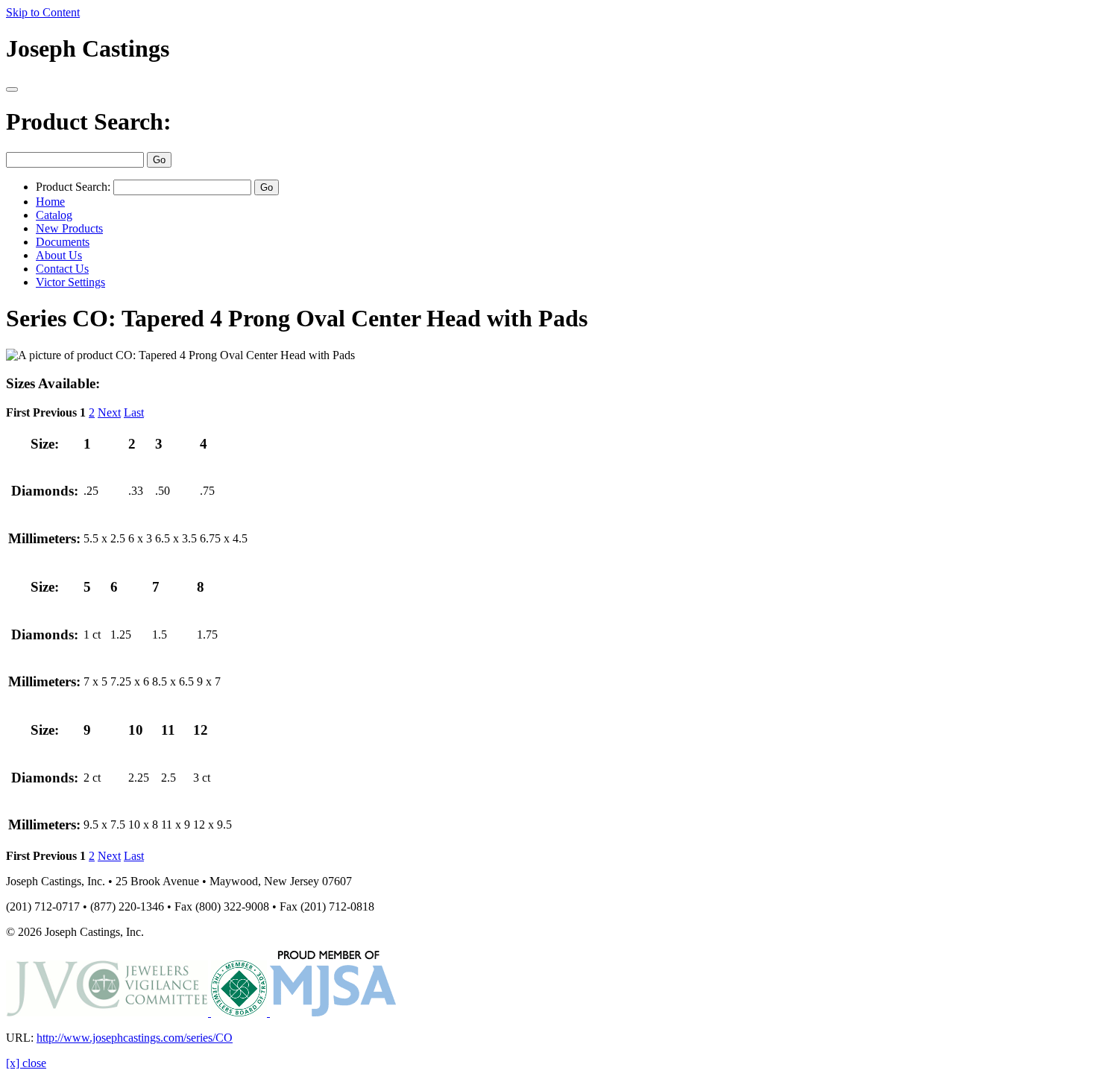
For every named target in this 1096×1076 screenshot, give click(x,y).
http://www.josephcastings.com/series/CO (135, 1037)
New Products (69, 228)
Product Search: (88, 121)
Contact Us (62, 268)
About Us (59, 255)
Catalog (54, 215)
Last (134, 412)
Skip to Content (43, 12)
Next (109, 412)
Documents (62, 241)
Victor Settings (70, 282)
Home (50, 201)
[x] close (26, 1063)
